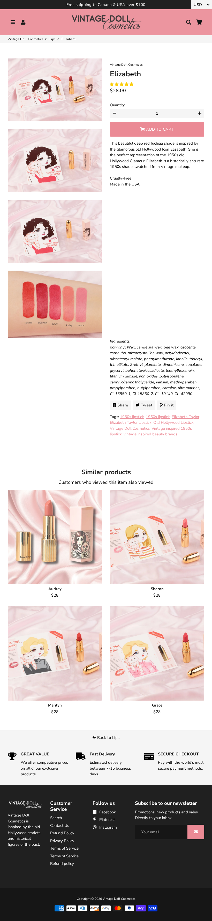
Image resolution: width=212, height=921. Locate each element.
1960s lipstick (158, 416)
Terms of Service (64, 848)
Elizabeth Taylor (185, 416)
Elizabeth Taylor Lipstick (131, 422)
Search (56, 817)
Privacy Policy (62, 840)
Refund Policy (62, 833)
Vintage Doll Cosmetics (25, 39)
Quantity (117, 105)
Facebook (107, 812)
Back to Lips (108, 737)
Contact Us (59, 825)
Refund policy (62, 863)
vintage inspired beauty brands (150, 434)
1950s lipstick (132, 416)
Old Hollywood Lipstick (173, 422)
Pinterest (106, 819)
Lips (52, 39)
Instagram (107, 827)
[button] (122, 84)
